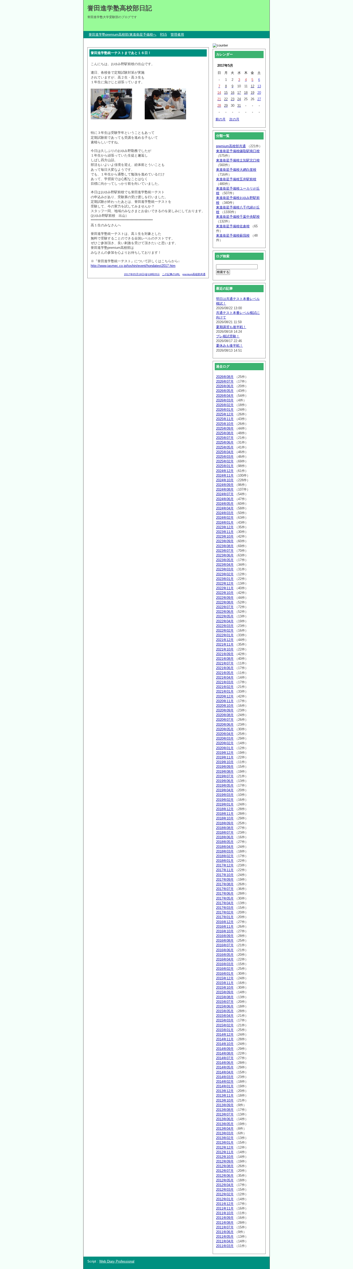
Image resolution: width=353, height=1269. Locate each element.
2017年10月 (225, 875)
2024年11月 (225, 475)
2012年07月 (225, 1171)
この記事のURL (171, 274)
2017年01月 (225, 917)
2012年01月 (225, 1199)
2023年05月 (225, 560)
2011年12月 (225, 1204)
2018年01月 (225, 861)
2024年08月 (225, 489)
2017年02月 (225, 912)
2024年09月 (225, 485)
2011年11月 (225, 1208)
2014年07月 (225, 1058)
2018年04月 (225, 847)
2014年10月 (225, 1044)
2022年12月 (225, 583)
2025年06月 (225, 442)
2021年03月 (225, 682)
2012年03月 (225, 1189)
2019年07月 (225, 776)
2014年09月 (225, 1049)
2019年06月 (225, 781)
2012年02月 (225, 1194)
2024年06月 (225, 499)
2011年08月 (225, 1223)
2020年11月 (225, 701)
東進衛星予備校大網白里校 (236, 170)
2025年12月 (225, 414)
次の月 (234, 119)
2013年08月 (225, 1110)
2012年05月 (225, 1180)
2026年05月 (225, 391)
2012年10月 (225, 1157)
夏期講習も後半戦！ (231, 327)
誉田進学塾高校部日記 (119, 8)
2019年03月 (225, 795)
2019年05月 (225, 785)
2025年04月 (225, 452)
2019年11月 (225, 757)
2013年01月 (225, 1142)
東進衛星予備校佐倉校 (233, 226)
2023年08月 (225, 546)
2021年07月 (225, 663)
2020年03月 (225, 738)
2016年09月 (225, 936)
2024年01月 (225, 522)
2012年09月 (225, 1161)
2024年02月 (225, 518)
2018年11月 (225, 814)
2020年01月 (225, 748)
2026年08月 (225, 377)
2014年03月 (225, 1077)
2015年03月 (225, 1020)
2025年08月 (225, 433)
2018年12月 (225, 809)
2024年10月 (225, 480)
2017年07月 (225, 889)
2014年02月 (225, 1082)
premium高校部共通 (193, 274)
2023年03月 (225, 569)
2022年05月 (225, 616)
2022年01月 (225, 635)
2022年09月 (225, 598)
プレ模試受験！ (228, 336)
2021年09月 (225, 654)
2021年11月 (225, 644)
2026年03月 (225, 400)
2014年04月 (225, 1072)
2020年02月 (225, 743)
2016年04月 (225, 959)
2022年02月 (225, 630)
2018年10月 (225, 818)
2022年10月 (225, 593)
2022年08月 (225, 602)
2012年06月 (225, 1176)
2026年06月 (225, 386)
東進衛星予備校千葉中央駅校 (238, 217)
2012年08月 (225, 1166)
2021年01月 (225, 691)
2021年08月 (225, 659)
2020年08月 (225, 715)
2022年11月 (225, 588)
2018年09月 (225, 823)
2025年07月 (225, 438)
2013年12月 (225, 1091)
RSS (163, 34)
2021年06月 (225, 668)
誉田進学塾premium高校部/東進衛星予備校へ (122, 34)
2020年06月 (225, 724)
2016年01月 (225, 974)
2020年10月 (225, 706)
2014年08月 (225, 1053)
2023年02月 (225, 574)
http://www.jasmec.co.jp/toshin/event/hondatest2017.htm (133, 266)
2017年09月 (225, 879)
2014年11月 (225, 1039)
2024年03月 (225, 513)
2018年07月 (225, 832)
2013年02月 (225, 1138)
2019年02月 (225, 800)
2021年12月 (225, 640)
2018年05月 (225, 842)
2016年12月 (225, 922)
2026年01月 (225, 410)
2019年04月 (225, 790)
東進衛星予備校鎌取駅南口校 (238, 151)
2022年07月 (225, 607)
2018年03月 (225, 851)
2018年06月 (225, 837)
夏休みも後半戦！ (229, 345)
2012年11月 (225, 1152)
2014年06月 (225, 1063)
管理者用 (177, 34)
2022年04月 (225, 621)
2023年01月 (225, 579)
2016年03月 (225, 964)
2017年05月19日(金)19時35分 (142, 274)
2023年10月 (225, 536)
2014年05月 (225, 1067)
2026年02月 (225, 405)
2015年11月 (225, 983)
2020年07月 (225, 720)
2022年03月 (225, 626)
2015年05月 (225, 1011)
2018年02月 (225, 856)
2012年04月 (225, 1185)
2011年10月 (225, 1213)
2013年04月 (225, 1129)
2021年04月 (225, 677)
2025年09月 (225, 428)
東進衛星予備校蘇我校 (233, 235)
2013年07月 (225, 1114)
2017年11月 (225, 870)
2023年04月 (225, 565)
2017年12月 (225, 865)
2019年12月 (225, 753)
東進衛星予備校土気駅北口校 (238, 160)
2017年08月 (225, 884)
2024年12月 (225, 471)
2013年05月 (225, 1124)
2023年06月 (225, 555)
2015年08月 (225, 997)
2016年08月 (225, 940)
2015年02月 (225, 1025)
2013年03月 (225, 1133)
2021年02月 (225, 687)
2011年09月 (225, 1218)
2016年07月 (225, 945)
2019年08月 (225, 771)
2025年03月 (225, 457)
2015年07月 (225, 1002)
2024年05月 (225, 504)
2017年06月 (225, 893)
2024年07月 (225, 494)
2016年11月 (225, 926)
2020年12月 (225, 696)
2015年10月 (225, 987)
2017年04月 (225, 903)
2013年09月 (225, 1105)
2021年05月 (225, 673)
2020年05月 (225, 729)
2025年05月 (225, 447)
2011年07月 (225, 1227)
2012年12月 (225, 1147)
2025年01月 (225, 466)
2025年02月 (225, 461)
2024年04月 (225, 508)
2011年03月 (225, 1246)
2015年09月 (225, 992)
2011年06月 (225, 1232)
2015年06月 (225, 1006)
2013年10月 (225, 1100)
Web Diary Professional (116, 1261)
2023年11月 (225, 532)
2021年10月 (225, 649)
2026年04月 (225, 396)
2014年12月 (225, 1034)
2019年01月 (225, 804)
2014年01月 (225, 1086)
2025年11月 (225, 419)
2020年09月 (225, 710)
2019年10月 (225, 762)
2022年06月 (225, 612)
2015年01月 (225, 1030)
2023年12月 (225, 527)
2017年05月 (225, 898)
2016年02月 (225, 969)
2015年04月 (225, 1016)
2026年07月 (225, 381)
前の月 (221, 119)
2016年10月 (225, 931)
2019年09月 (225, 767)
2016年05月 (225, 955)
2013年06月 (225, 1119)
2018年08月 (225, 828)
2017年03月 (225, 908)
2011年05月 (225, 1237)
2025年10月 (225, 424)
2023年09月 (225, 541)
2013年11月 (225, 1095)
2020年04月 (225, 734)
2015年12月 (225, 978)
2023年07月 (225, 551)
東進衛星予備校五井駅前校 (236, 179)
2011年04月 (225, 1241)
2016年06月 (225, 950)
